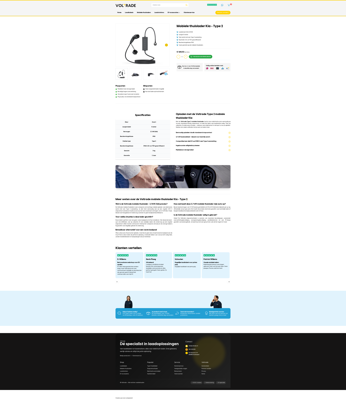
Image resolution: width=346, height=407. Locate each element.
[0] (229, 5)
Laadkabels (123, 366)
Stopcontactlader (152, 368)
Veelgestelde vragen (180, 368)
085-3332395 (190, 349)
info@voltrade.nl (192, 346)
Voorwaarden (178, 374)
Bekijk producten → (125, 355)
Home (203, 374)
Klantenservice (137, 355)
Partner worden (206, 368)
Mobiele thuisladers (125, 368)
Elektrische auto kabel (153, 371)
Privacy (204, 371)
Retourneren (178, 371)
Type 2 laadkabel (152, 366)
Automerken (205, 366)
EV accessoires (124, 374)
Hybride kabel (151, 374)
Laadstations (124, 371)
